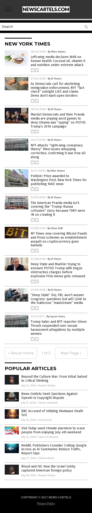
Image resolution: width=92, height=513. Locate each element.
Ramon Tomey (47, 385)
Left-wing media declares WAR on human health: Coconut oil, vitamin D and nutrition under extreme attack (58, 61)
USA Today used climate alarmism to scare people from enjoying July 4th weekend (53, 430)
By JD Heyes (55, 78)
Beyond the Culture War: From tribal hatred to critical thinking (54, 379)
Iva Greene (45, 420)
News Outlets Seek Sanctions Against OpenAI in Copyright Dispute (49, 396)
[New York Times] (46, 11)
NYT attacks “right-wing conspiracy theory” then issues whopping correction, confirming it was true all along (58, 151)
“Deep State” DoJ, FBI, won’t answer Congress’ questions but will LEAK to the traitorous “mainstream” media (58, 299)
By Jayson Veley (56, 316)
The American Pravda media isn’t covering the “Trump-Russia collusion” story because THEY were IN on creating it (58, 209)
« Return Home (21, 353)
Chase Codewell (48, 402)
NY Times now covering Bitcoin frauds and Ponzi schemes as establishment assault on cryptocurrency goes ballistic (59, 239)
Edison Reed (46, 458)
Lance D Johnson (48, 437)
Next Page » (71, 353)
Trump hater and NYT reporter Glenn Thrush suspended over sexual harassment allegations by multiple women (59, 327)
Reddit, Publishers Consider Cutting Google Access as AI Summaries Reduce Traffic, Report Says (54, 449)
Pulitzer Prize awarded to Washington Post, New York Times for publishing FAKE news (59, 180)
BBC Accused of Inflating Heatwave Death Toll (52, 413)
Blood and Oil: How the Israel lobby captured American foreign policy (48, 468)
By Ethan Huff (55, 228)
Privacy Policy (46, 503)
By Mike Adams (57, 51)
